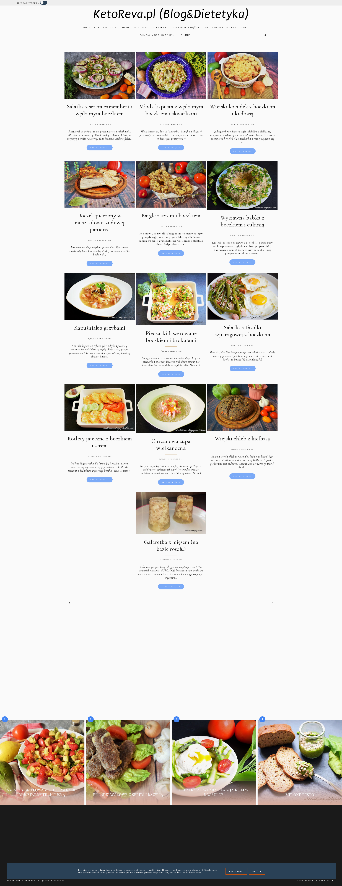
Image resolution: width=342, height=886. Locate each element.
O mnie (186, 35)
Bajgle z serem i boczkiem (171, 215)
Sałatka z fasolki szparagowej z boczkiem (242, 331)
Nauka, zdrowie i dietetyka (143, 27)
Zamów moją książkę (156, 35)
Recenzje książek (186, 27)
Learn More (236, 871)
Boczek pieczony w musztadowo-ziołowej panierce (100, 222)
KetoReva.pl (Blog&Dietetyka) (171, 14)
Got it (256, 871)
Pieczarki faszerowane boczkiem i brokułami (171, 337)
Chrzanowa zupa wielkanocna (171, 444)
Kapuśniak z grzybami (99, 327)
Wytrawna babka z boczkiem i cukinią (242, 221)
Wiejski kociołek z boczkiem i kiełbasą (242, 110)
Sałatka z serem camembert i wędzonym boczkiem (100, 110)
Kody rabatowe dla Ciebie (226, 27)
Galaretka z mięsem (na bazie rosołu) (171, 545)
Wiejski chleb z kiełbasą (242, 438)
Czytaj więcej (99, 147)
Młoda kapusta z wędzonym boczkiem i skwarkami (171, 110)
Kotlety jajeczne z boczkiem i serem (100, 442)
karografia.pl (325, 881)
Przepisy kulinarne (99, 27)
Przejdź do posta (42, 800)
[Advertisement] (171, 643)
